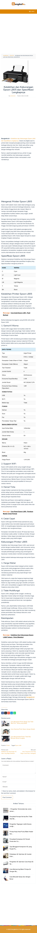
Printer (8, 745)
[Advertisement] (18, 33)
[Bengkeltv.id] (18, 4)
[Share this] (2, 713)
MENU (32, 11)
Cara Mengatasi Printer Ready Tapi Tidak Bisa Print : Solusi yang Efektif (22, 722)
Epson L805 (18, 745)
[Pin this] (8, 713)
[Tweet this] (5, 713)
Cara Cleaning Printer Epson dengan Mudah (23, 729)
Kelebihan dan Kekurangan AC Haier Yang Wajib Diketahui (9, 751)
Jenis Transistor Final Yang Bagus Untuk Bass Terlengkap (28, 751)
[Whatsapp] (14, 713)
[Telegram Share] (11, 713)
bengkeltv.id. (15, 929)
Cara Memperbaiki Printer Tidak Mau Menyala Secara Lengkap (21, 737)
